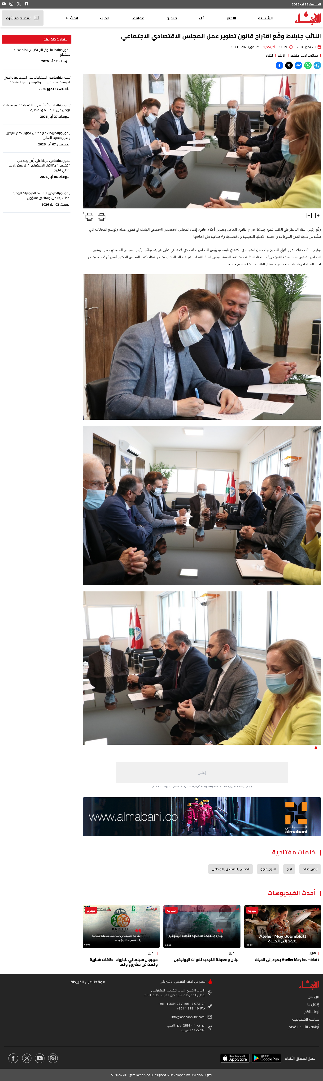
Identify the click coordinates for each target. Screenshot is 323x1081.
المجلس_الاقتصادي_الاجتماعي (230, 869)
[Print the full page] (100, 216)
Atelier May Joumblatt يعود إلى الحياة (287, 959)
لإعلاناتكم (311, 1011)
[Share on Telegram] (317, 65)
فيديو (171, 18)
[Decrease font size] (309, 215)
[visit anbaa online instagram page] (53, 1058)
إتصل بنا (313, 1004)
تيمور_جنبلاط (310, 869)
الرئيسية (265, 18)
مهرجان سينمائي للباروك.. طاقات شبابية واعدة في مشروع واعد (124, 962)
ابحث (74, 18)
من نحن (313, 996)
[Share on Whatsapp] (308, 65)
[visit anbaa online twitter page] (26, 1058)
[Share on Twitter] (289, 65)
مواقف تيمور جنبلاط (304, 55)
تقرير (313, 953)
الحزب (104, 18)
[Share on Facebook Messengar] (298, 65)
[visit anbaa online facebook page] (13, 1058)
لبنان (289, 869)
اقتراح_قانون (268, 869)
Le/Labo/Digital (201, 1075)
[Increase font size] (318, 215)
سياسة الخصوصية (305, 1019)
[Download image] (87, 204)
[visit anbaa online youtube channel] (39, 1058)
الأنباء (281, 55)
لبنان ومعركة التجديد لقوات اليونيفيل (206, 959)
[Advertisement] (202, 772)
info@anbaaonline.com (188, 1017)
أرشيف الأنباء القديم (303, 1026)
